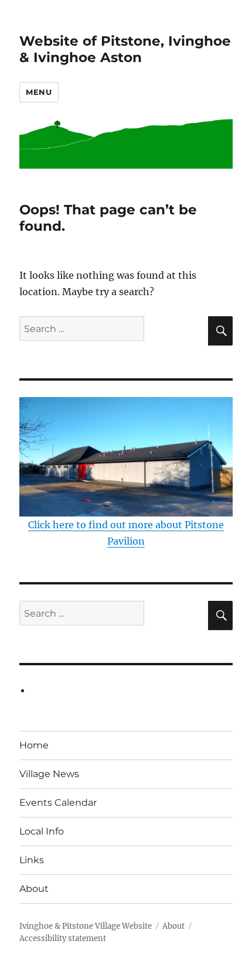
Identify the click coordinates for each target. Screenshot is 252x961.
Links (31, 860)
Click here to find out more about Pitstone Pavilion (126, 533)
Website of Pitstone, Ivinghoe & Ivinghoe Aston (125, 49)
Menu (39, 92)
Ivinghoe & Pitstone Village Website (85, 926)
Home (34, 745)
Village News (49, 773)
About (34, 888)
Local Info (41, 831)
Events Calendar (58, 802)
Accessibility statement (62, 938)
